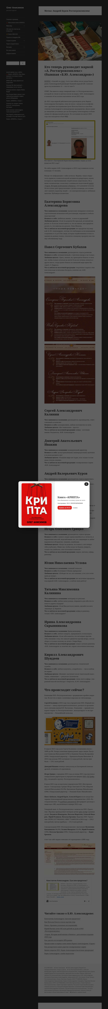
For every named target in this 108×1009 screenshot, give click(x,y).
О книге (75, 507)
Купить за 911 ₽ (64, 508)
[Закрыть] (86, 484)
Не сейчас (61, 512)
